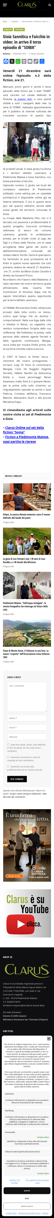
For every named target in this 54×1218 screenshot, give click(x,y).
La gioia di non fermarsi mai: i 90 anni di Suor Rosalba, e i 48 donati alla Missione (24, 560)
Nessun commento (37, 53)
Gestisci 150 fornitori (15, 1181)
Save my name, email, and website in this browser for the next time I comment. (26, 747)
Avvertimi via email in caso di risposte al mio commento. (23, 759)
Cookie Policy (11, 1213)
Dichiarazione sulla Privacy (29, 1213)
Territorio (19, 29)
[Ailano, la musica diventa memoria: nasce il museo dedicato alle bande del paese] (27, 497)
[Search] (49, 5)
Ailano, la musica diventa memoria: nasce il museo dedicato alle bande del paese (26, 516)
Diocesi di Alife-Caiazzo (14, 1015)
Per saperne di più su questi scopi (37, 1181)
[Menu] (5, 5)
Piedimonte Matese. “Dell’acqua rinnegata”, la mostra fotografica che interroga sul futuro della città (25, 606)
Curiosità (8, 29)
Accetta (27, 1191)
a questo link (23, 99)
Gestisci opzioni (27, 1206)
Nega (27, 1198)
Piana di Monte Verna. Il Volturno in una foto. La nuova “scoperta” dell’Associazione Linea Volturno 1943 (26, 654)
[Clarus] (27, 5)
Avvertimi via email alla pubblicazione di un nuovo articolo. (25, 768)
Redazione (6, 53)
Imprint (45, 1213)
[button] (48, 1038)
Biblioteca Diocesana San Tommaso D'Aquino (25, 1019)
